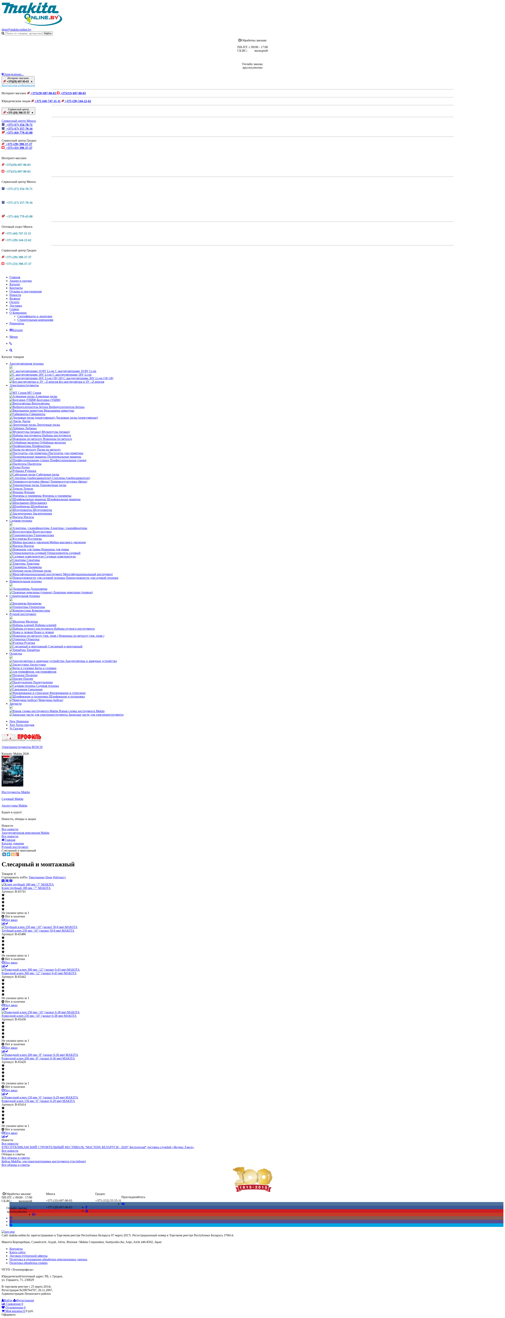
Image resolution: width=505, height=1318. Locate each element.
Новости (15, 295)
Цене (48, 877)
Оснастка (15, 653)
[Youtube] (86, 1210)
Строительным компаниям (35, 319)
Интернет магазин (19, 80)
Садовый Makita (12, 799)
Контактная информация (18, 85)
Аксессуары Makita (14, 805)
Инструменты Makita (16, 792)
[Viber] (10, 1221)
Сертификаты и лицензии (34, 316)
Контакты (16, 288)
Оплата (14, 302)
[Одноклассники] (13, 854)
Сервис (14, 309)
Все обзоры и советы (16, 1157)
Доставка (15, 305)
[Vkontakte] (123, 1203)
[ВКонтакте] (4, 854)
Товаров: (7, 873)
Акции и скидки (20, 280)
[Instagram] (10, 1218)
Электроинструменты (24, 385)
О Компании (18, 312)
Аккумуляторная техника (26, 363)
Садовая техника (20, 520)
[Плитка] (3, 881)
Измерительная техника (25, 581)
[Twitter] (8, 854)
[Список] (7, 881)
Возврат (14, 298)
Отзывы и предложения (25, 291)
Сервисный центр (20, 111)
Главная (14, 277)
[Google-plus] (34, 1214)
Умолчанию (37, 877)
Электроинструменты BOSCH (22, 747)
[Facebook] (86, 1207)
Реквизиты (16, 323)
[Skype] (10, 1225)
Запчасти (15, 703)
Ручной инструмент (22, 614)
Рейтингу (59, 877)
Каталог (14, 284)
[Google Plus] (17, 854)
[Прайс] (10, 881)
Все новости (10, 829)
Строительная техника (24, 596)
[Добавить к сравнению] (5, 923)
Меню (13, 336)
